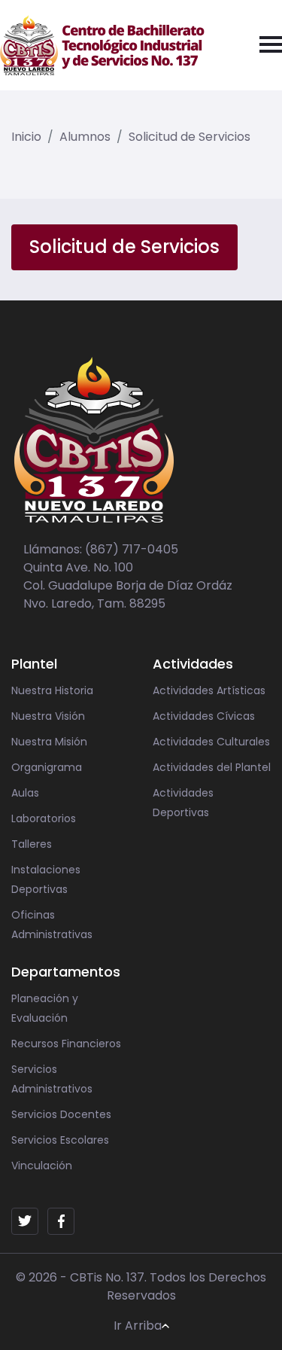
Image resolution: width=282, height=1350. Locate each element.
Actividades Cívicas (204, 716)
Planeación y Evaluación (44, 1008)
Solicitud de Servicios (189, 136)
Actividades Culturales (211, 741)
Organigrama (46, 767)
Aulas (25, 792)
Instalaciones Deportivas (45, 879)
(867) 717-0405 (131, 549)
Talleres (31, 844)
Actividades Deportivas (183, 802)
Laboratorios (43, 818)
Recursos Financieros (66, 1043)
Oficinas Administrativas (51, 924)
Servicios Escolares (60, 1139)
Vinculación (41, 1165)
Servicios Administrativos (51, 1079)
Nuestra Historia (52, 690)
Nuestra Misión (49, 741)
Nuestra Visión (48, 716)
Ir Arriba (138, 1325)
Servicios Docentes (61, 1114)
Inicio (26, 136)
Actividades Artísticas (209, 690)
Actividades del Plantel (212, 767)
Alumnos (85, 136)
